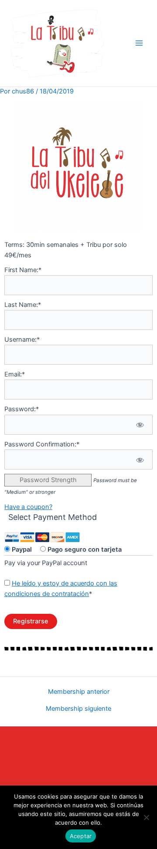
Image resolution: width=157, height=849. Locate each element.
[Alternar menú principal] (139, 43)
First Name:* (22, 270)
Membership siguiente (78, 709)
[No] (146, 817)
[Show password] (140, 425)
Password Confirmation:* (41, 444)
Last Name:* (22, 305)
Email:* (14, 374)
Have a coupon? (28, 507)
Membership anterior (78, 692)
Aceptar (81, 835)
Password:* (21, 409)
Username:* (22, 339)
